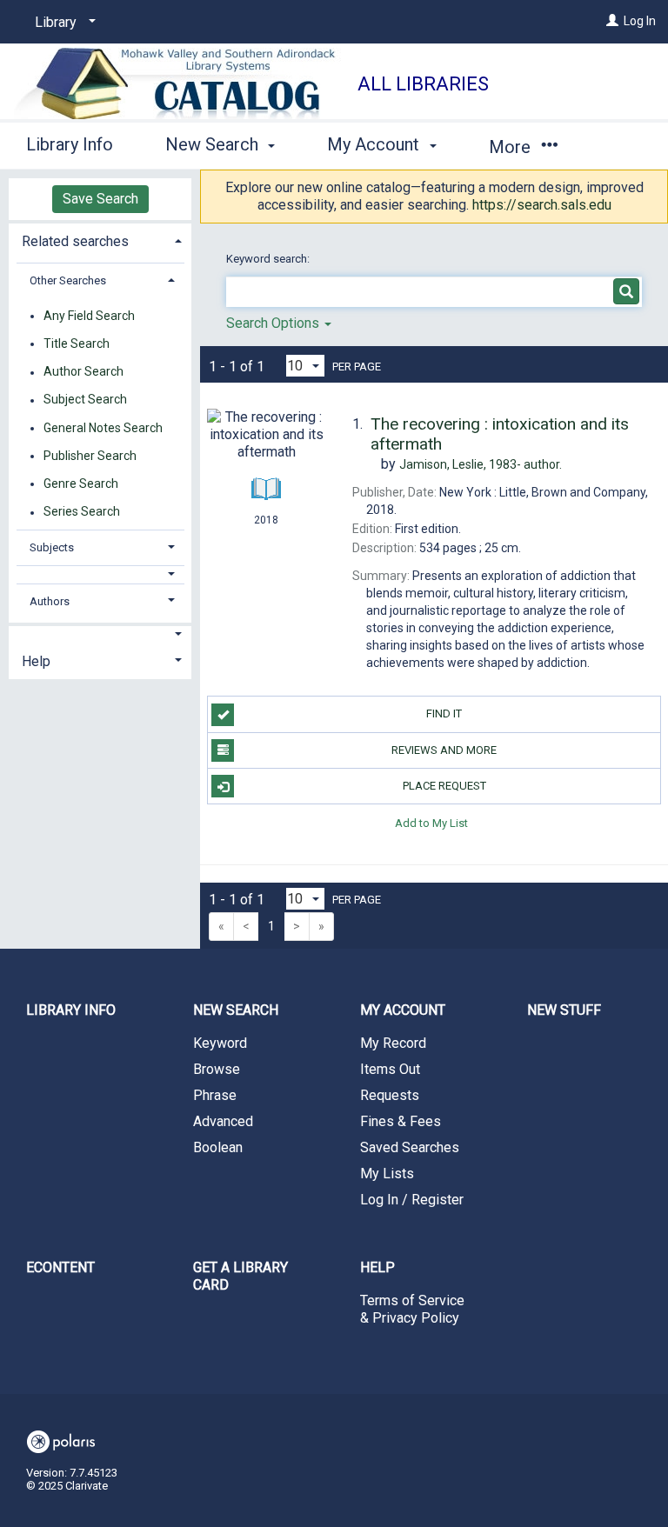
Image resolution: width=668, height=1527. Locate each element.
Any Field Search (89, 316)
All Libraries (423, 84)
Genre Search (80, 483)
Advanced (223, 1121)
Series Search (81, 512)
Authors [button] (50, 601)
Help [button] (36, 661)
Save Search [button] (100, 198)
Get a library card (240, 1276)
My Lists (387, 1173)
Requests (389, 1095)
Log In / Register (412, 1199)
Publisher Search (90, 456)
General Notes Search (103, 428)
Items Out (390, 1069)
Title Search (76, 343)
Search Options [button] (274, 323)
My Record (393, 1043)
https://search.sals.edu (541, 205)
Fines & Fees (400, 1121)
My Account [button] (375, 144)
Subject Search (85, 400)
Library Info (69, 144)
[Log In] (612, 21)
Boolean (218, 1147)
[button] (100, 574)
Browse (216, 1069)
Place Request (444, 785)
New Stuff (564, 1010)
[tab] (100, 239)
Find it (444, 713)
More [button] (512, 147)
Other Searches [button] (68, 280)
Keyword (220, 1043)
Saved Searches (409, 1147)
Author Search (83, 372)
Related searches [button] (75, 241)
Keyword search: (269, 258)
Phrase (215, 1095)
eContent (60, 1267)
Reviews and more (444, 750)
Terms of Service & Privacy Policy (412, 1309)
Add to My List (431, 822)
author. (480, 464)
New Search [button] (214, 144)
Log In (640, 21)
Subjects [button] (52, 547)
